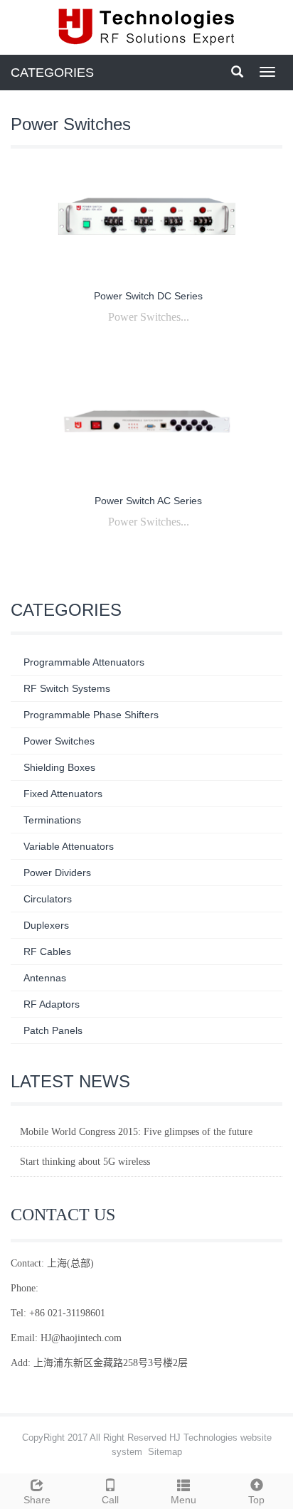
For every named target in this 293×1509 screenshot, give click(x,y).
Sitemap (165, 1451)
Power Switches (59, 741)
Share (36, 1499)
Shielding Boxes (59, 767)
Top (256, 1499)
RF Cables (47, 951)
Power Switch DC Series (148, 296)
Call (110, 1499)
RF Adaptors (51, 1004)
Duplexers (46, 925)
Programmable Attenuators (83, 662)
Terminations (52, 820)
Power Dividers (57, 872)
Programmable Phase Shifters (91, 714)
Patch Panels (52, 1030)
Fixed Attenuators (62, 793)
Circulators (47, 899)
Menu (183, 1499)
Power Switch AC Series (148, 500)
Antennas (44, 977)
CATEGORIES (52, 72)
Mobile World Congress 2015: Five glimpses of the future (136, 1131)
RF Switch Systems (66, 688)
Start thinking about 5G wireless (85, 1161)
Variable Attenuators (68, 846)
